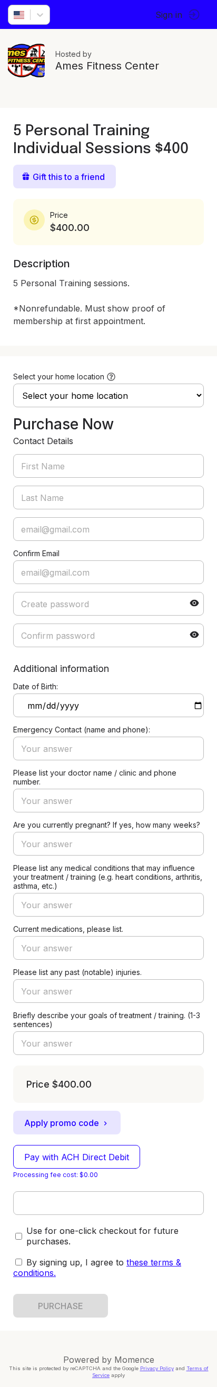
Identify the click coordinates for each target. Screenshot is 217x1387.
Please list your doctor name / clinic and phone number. (94, 777)
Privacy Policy (157, 1368)
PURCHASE (60, 1306)
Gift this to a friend (69, 177)
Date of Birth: (35, 686)
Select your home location (58, 376)
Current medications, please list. (68, 928)
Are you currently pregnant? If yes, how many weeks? (106, 824)
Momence (134, 1359)
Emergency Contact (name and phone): (81, 729)
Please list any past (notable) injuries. (77, 972)
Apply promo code (61, 1123)
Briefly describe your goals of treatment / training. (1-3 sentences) (106, 1020)
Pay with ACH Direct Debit (76, 1157)
